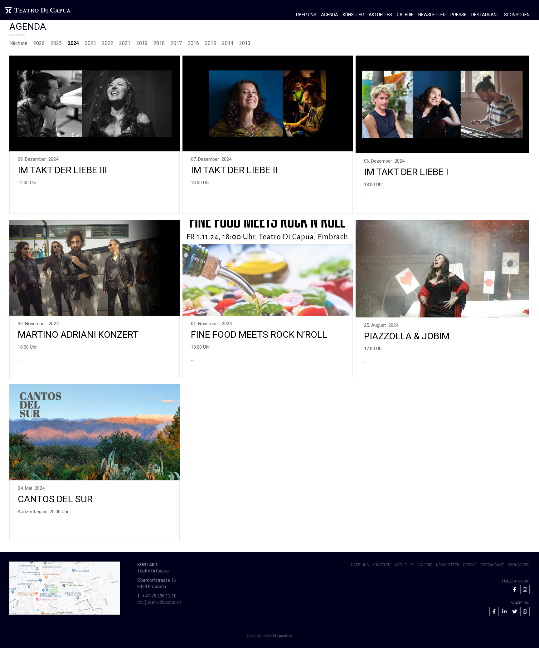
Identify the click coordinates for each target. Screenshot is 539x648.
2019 (142, 43)
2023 (90, 43)
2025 (56, 43)
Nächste (18, 43)
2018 (159, 43)
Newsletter (432, 14)
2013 (244, 43)
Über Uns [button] (306, 14)
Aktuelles (380, 14)
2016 (193, 43)
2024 (73, 43)
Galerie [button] (405, 14)
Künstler (353, 14)
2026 (39, 43)
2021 (124, 43)
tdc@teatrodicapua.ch (159, 602)
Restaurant (485, 14)
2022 (107, 43)
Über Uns (360, 565)
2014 (227, 43)
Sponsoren (517, 14)
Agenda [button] (329, 14)
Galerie (425, 565)
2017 (176, 43)
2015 (210, 43)
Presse (458, 14)
